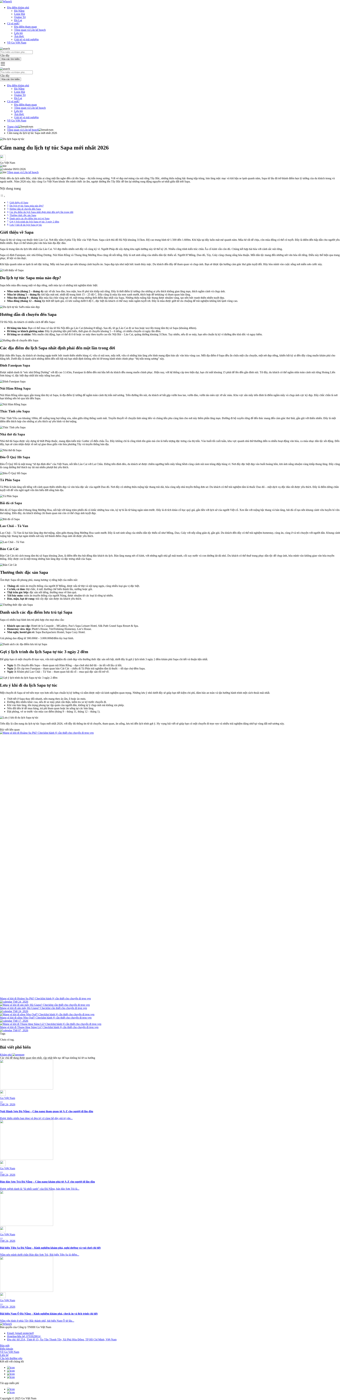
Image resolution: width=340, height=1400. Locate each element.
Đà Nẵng (19, 10)
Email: (20, 1333)
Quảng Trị (20, 17)
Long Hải (19, 13)
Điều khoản (6, 1348)
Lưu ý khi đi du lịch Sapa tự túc (26, 224)
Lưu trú (18, 33)
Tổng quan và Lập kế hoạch (30, 29)
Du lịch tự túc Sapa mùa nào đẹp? (27, 205)
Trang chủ (12, 126)
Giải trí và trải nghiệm (26, 39)
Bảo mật (4, 1345)
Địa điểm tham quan (25, 26)
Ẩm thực (19, 36)
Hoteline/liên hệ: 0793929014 (23, 1336)
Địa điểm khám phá (18, 7)
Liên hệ (4, 1355)
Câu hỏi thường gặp (11, 1358)
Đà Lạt (18, 20)
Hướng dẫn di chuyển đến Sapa (25, 208)
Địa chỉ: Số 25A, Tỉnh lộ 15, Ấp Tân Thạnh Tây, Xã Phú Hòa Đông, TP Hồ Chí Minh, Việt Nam (62, 1339)
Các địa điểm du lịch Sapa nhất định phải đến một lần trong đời (41, 212)
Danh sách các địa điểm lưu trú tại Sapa (29, 218)
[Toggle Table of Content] (2, 196)
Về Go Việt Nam (16, 42)
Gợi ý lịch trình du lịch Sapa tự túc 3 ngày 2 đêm (34, 221)
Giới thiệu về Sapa (19, 202)
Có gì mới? (13, 23)
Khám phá (6, 1054)
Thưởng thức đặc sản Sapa (23, 215)
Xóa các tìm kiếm (10, 59)
